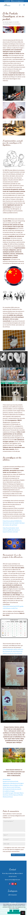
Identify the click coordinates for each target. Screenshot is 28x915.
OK (11, 910)
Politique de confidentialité (14, 912)
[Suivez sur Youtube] (15, 884)
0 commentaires (16, 24)
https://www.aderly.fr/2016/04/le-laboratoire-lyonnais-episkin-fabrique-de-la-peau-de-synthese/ (14, 523)
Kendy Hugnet (8, 22)
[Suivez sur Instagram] (12, 884)
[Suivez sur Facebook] (10, 884)
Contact (12, 869)
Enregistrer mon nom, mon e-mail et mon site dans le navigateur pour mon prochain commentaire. (13, 849)
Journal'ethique (7, 24)
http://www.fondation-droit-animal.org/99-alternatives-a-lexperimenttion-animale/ (11, 530)
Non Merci (16, 910)
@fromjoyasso (12, 895)
